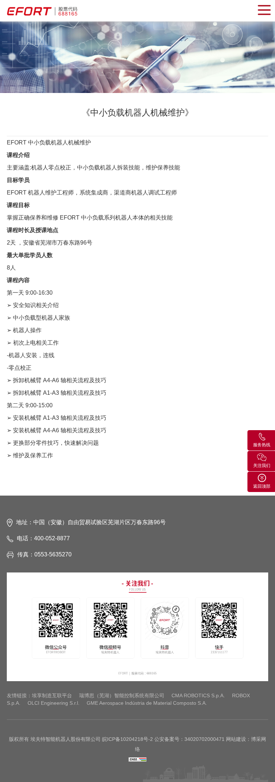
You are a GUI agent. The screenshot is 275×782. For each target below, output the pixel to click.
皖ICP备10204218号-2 (127, 739)
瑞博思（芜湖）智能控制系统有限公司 (121, 695)
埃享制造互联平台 (52, 695)
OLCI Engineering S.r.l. (53, 703)
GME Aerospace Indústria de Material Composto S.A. (147, 703)
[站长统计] (137, 759)
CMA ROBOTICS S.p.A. (198, 695)
